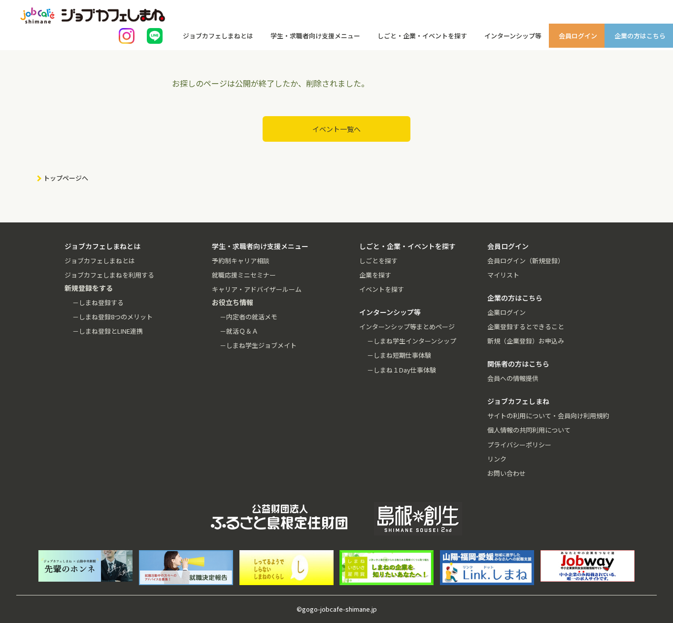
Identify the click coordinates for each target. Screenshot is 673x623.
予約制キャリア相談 (240, 260)
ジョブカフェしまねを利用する (109, 275)
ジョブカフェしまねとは (100, 260)
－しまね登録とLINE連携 (107, 331)
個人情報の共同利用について (529, 430)
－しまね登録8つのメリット (112, 316)
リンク (496, 459)
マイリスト (503, 275)
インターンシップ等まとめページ (407, 326)
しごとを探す (378, 260)
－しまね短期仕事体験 (399, 355)
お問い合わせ (506, 473)
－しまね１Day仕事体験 (401, 369)
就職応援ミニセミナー (244, 275)
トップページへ (65, 178)
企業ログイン (506, 312)
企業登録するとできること (525, 326)
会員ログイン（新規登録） (525, 260)
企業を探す (375, 275)
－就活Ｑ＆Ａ (239, 331)
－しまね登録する (98, 302)
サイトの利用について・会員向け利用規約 (548, 415)
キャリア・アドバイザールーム (257, 289)
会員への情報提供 (512, 378)
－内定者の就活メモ (248, 316)
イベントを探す (381, 289)
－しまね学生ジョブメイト (258, 345)
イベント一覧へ (336, 129)
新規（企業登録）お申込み (525, 340)
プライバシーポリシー (519, 444)
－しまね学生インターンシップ (411, 340)
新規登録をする (656, 123)
